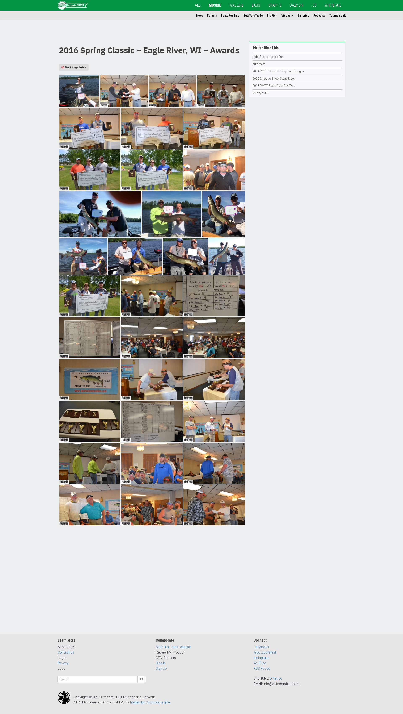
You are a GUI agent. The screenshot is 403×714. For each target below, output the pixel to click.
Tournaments (337, 15)
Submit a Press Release (173, 647)
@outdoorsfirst (265, 652)
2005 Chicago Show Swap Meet (273, 78)
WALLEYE (236, 5)
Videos (286, 15)
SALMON (296, 5)
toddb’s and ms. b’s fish (268, 56)
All (197, 5)
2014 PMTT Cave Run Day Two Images (278, 71)
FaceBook (261, 647)
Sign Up (161, 669)
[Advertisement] (152, 581)
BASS (256, 5)
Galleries (303, 15)
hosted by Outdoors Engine (150, 702)
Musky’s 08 (260, 93)
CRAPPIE (274, 5)
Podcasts (319, 15)
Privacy (63, 663)
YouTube (260, 663)
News (199, 15)
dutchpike (259, 64)
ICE (313, 5)
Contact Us (66, 652)
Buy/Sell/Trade (253, 15)
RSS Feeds (262, 669)
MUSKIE (215, 5)
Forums (212, 15)
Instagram (261, 658)
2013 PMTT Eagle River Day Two (274, 85)
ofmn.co (276, 678)
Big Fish (272, 15)
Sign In (161, 663)
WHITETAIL (332, 5)
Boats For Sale (230, 15)
